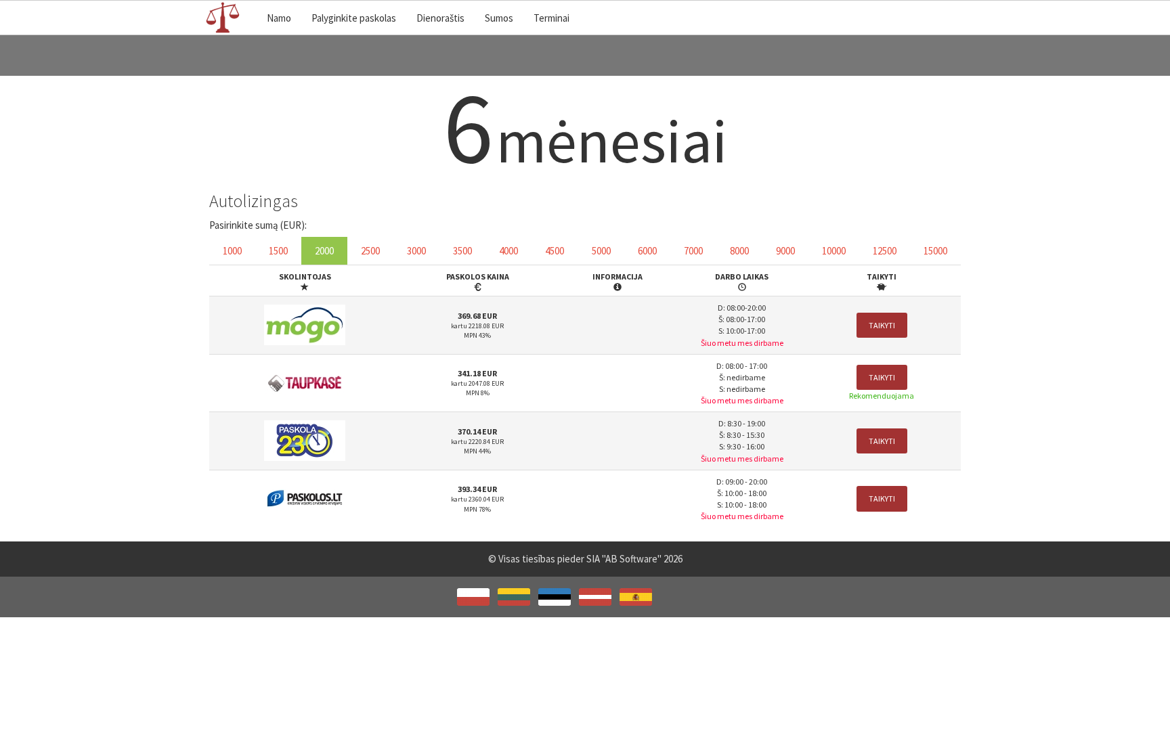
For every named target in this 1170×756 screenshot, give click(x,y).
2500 (370, 250)
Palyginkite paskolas (353, 18)
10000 (834, 250)
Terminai (551, 18)
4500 (554, 250)
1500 (278, 250)
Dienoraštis (440, 18)
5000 (601, 250)
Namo (279, 18)
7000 (693, 250)
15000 (935, 250)
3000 (416, 250)
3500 (462, 250)
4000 (508, 250)
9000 (785, 250)
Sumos (499, 18)
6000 (647, 250)
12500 (884, 250)
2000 (324, 250)
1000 (232, 250)
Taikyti (882, 325)
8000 (739, 250)
